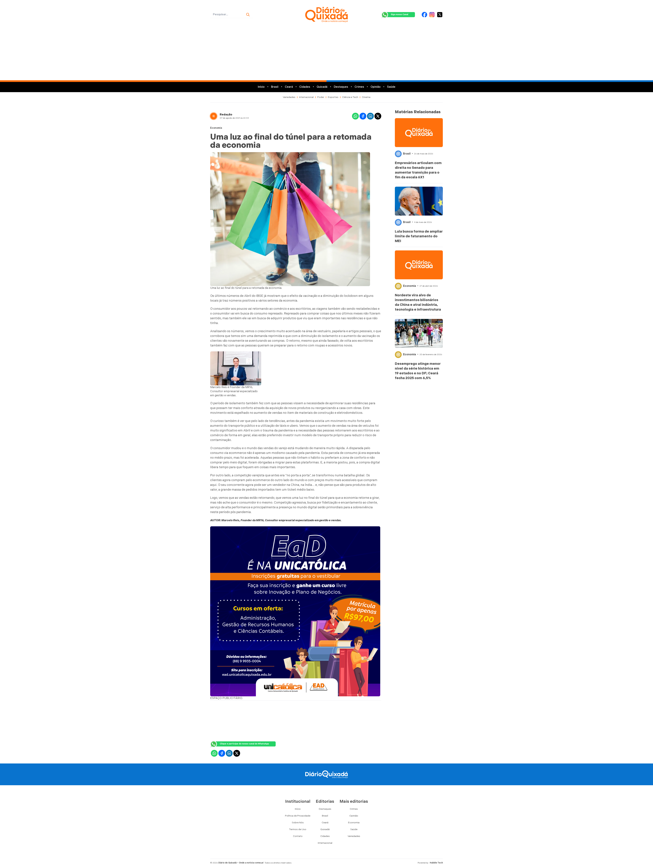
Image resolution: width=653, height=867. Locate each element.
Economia (216, 127)
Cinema (366, 97)
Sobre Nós (298, 822)
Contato (298, 836)
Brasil (274, 87)
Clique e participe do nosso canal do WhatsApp (244, 744)
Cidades (304, 87)
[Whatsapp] (355, 116)
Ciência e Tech (350, 97)
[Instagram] (432, 14)
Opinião (376, 87)
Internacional (306, 97)
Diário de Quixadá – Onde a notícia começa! (241, 863)
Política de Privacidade (297, 815)
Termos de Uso (297, 829)
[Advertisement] (326, 55)
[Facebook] (424, 14)
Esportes (333, 97)
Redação (226, 114)
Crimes (359, 87)
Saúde (391, 87)
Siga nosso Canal (399, 14)
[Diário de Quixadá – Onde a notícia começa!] (326, 14)
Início (261, 87)
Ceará (289, 87)
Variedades (289, 97)
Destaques (341, 87)
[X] (440, 15)
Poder (320, 97)
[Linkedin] (370, 116)
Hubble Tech (436, 863)
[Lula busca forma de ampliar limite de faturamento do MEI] (419, 201)
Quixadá (322, 87)
